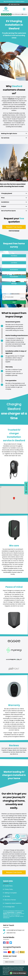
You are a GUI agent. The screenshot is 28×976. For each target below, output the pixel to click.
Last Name (14, 262)
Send (14, 302)
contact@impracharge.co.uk (15, 930)
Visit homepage (14, 231)
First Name (14, 256)
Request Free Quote (14, 227)
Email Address (14, 269)
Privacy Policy (10, 912)
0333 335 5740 (15, 4)
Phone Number (14, 276)
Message (14, 283)
